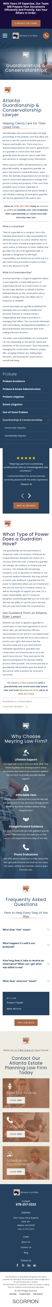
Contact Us (26, 1247)
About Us (25, 1242)
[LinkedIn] (28, 1265)
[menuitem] (26, 381)
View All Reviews (26, 505)
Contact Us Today (26, 23)
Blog (26, 1252)
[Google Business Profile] (34, 1265)
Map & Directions (26, 1228)
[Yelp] (23, 1265)
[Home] (25, 36)
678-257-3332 (26, 1204)
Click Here (16, 1100)
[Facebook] (17, 1265)
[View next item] (29, 495)
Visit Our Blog (26, 1022)
